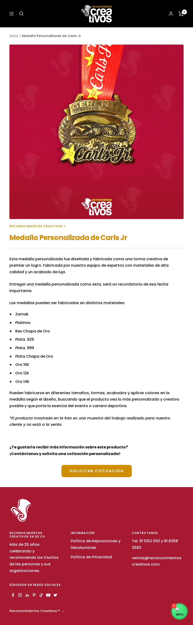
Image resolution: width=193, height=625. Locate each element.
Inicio (13, 35)
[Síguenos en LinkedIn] (27, 595)
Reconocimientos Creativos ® (37, 226)
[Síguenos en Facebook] (12, 595)
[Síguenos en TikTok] (41, 595)
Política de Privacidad (91, 557)
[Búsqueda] (21, 14)
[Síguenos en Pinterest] (34, 595)
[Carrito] (181, 13)
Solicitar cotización (97, 471)
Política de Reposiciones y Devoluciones (96, 544)
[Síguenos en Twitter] (55, 595)
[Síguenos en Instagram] (20, 595)
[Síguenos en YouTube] (48, 595)
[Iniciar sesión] (171, 14)
